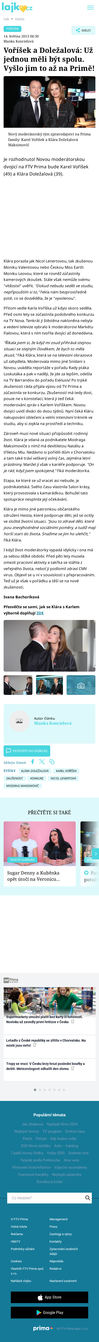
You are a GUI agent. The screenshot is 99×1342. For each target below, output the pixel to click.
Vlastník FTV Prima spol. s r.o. (27, 1271)
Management (59, 1219)
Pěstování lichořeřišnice (31, 1167)
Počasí (41, 1138)
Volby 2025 (56, 1153)
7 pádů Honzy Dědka (27, 1153)
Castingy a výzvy (61, 1234)
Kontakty (56, 1241)
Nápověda (56, 1261)
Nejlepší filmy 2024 (62, 1124)
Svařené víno (78, 1153)
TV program (52, 1131)
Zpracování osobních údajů (64, 1251)
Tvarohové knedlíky (33, 1174)
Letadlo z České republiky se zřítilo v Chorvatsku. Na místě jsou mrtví (46, 1042)
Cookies (16, 1261)
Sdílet (81, 32)
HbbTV (15, 1241)
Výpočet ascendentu (70, 1167)
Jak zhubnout (32, 1124)
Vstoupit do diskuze (30, 751)
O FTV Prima (19, 1219)
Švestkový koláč (50, 1182)
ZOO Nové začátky (35, 1146)
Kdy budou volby (63, 1138)
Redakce (56, 1268)
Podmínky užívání (22, 1249)
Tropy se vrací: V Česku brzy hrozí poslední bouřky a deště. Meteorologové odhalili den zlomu (45, 1066)
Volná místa (19, 1226)
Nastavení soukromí (63, 1281)
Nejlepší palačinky (66, 1174)
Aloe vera (71, 1160)
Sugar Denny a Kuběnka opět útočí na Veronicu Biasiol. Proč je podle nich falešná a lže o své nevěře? (35, 876)
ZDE (40, 613)
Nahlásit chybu (21, 1281)
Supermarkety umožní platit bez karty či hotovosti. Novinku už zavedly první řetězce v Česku (44, 1019)
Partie (27, 1138)
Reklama (17, 1234)
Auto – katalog (66, 1146)
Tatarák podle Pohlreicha (40, 1160)
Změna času (75, 1131)
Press (53, 1226)
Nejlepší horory (26, 1131)
